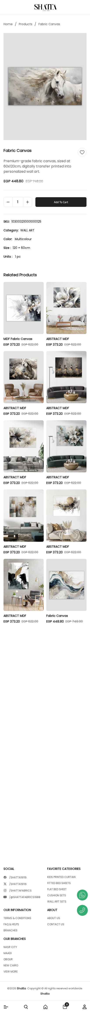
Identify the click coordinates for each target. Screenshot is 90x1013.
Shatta (21, 988)
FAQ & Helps (11, 924)
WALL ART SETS (56, 901)
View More (10, 971)
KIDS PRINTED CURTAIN (61, 877)
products (25, 24)
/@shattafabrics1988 (24, 897)
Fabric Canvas (49, 24)
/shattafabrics (20, 890)
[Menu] (5, 1006)
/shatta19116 (18, 877)
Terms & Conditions (17, 918)
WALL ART (27, 230)
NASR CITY (10, 947)
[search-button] (26, 1007)
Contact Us (55, 924)
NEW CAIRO (10, 965)
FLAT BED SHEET (57, 889)
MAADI (7, 953)
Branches (10, 930)
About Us (53, 918)
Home (8, 24)
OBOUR (8, 959)
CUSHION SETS (56, 895)
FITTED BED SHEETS (59, 883)
